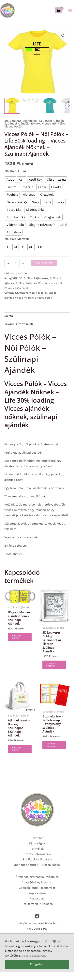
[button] (63, 35)
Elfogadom (37, 964)
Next (69, 106)
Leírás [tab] (8, 316)
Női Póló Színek (16, 171)
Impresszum (37, 893)
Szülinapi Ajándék (51, 121)
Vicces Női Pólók (53, 123)
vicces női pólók (25, 297)
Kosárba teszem (44, 262)
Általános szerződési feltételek (37, 877)
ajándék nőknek (25, 292)
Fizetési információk (37, 854)
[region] (37, 952)
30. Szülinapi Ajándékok (20, 121)
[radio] (10, 180)
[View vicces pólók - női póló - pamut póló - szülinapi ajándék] (50, 106)
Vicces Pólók (13, 126)
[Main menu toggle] (70, 10)
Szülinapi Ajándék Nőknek (22, 123)
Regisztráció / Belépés (37, 904)
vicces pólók (44, 297)
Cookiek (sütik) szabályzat (37, 888)
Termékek (37, 848)
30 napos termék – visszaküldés (37, 865)
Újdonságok (37, 843)
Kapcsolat (37, 898)
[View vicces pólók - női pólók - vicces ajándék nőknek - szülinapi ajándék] (12, 106)
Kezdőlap (37, 838)
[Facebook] (37, 916)
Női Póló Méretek (17, 239)
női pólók (41, 292)
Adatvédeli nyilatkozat (37, 882)
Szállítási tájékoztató (37, 859)
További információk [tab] (18, 324)
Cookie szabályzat (34, 955)
